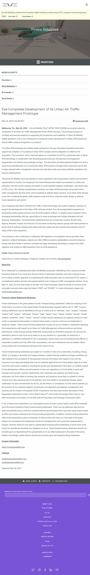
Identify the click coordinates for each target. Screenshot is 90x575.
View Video (11, 16)
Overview (6, 80)
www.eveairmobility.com (12, 292)
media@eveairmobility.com (13, 462)
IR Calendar (7, 92)
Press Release (26, 16)
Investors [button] (46, 62)
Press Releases (8, 86)
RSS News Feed (61, 481)
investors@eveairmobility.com (14, 459)
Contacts (46, 481)
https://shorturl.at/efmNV (18, 253)
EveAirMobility (65, 259)
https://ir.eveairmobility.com (13, 447)
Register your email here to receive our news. (19, 491)
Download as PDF (81, 121)
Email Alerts (7, 98)
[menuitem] (85, 4)
